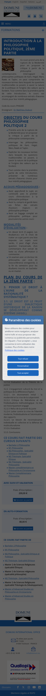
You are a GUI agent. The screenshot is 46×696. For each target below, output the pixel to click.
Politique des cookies (14, 350)
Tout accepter (23, 373)
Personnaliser (23, 366)
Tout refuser (23, 358)
